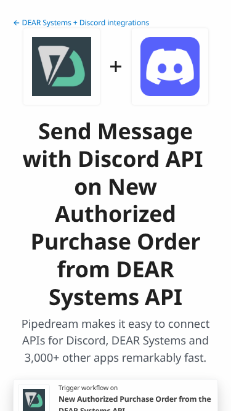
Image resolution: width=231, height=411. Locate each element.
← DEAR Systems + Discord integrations (81, 22)
